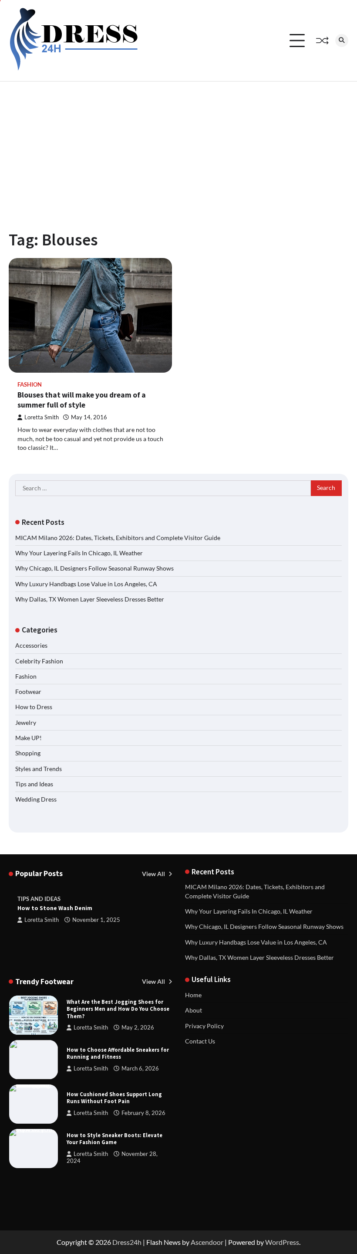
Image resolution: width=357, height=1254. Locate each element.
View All (154, 873)
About (193, 1010)
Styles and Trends (38, 768)
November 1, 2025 (96, 920)
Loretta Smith (41, 417)
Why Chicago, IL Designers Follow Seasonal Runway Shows (94, 568)
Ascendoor (207, 1242)
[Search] (341, 40)
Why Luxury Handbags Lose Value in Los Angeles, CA (86, 584)
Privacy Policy (204, 1026)
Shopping (27, 753)
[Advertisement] (178, 147)
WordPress (282, 1242)
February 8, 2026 (143, 1113)
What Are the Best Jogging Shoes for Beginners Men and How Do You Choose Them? (118, 1009)
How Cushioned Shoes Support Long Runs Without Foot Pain (114, 1097)
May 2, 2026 (137, 1027)
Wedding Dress (36, 799)
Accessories (31, 645)
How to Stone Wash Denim (54, 908)
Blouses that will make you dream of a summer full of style (81, 400)
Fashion (29, 384)
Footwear (28, 691)
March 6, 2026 (140, 1068)
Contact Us (200, 1041)
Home (193, 995)
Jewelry (25, 722)
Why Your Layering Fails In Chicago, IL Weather (79, 553)
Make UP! (28, 737)
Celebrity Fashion (39, 661)
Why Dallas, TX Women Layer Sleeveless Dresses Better (89, 599)
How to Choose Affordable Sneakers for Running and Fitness (118, 1053)
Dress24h (126, 1242)
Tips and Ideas (34, 784)
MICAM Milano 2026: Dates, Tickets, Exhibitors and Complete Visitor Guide (117, 537)
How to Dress (33, 706)
